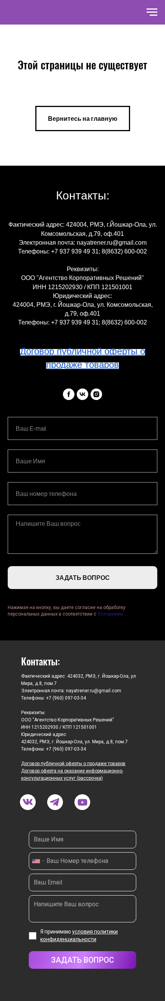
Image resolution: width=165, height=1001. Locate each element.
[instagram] (96, 394)
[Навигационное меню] (152, 12)
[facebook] (68, 394)
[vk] (82, 394)
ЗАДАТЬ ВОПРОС (83, 577)
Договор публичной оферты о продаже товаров (73, 763)
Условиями (110, 614)
